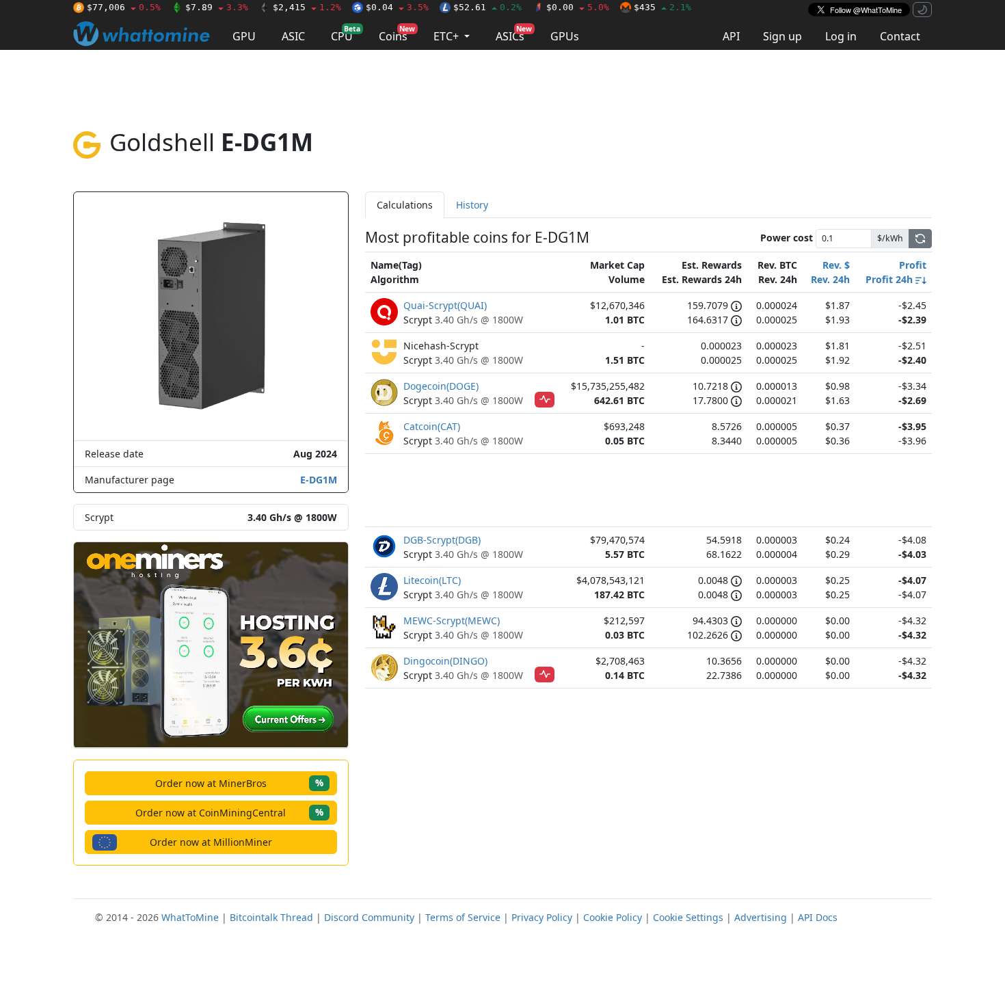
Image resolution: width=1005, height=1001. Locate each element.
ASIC (293, 36)
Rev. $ (836, 264)
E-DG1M (318, 479)
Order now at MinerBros (239, 782)
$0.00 (577, 7)
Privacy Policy (541, 917)
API (731, 36)
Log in (841, 36)
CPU (345, 34)
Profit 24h (890, 279)
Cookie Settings (688, 917)
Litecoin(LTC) (432, 580)
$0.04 (397, 7)
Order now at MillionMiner (211, 842)
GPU (244, 36)
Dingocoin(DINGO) (445, 660)
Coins (397, 34)
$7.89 (216, 7)
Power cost (786, 237)
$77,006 (124, 7)
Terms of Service (462, 917)
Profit (912, 264)
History (472, 204)
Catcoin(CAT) (431, 426)
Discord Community (369, 917)
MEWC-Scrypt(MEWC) (451, 620)
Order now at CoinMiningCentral (229, 811)
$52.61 (487, 7)
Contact (900, 36)
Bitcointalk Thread (271, 917)
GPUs (564, 36)
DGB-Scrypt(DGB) (442, 539)
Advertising (760, 917)
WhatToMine (190, 917)
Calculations (405, 204)
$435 (662, 7)
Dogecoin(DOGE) (441, 385)
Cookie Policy (612, 917)
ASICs (514, 34)
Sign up (782, 36)
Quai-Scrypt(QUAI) (445, 305)
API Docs (818, 917)
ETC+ (447, 36)
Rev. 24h (830, 279)
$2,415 (307, 7)
